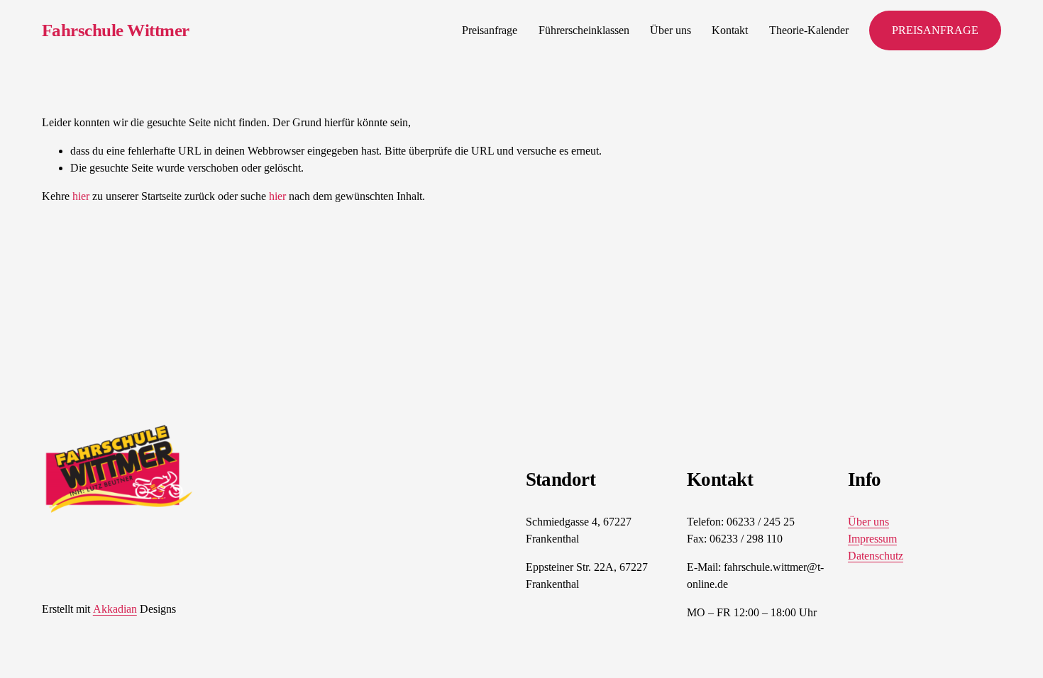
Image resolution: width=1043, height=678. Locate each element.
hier (80, 196)
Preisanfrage (489, 30)
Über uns (670, 30)
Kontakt (730, 30)
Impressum (872, 539)
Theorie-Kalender (809, 30)
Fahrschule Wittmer (115, 30)
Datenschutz (875, 556)
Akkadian (115, 609)
